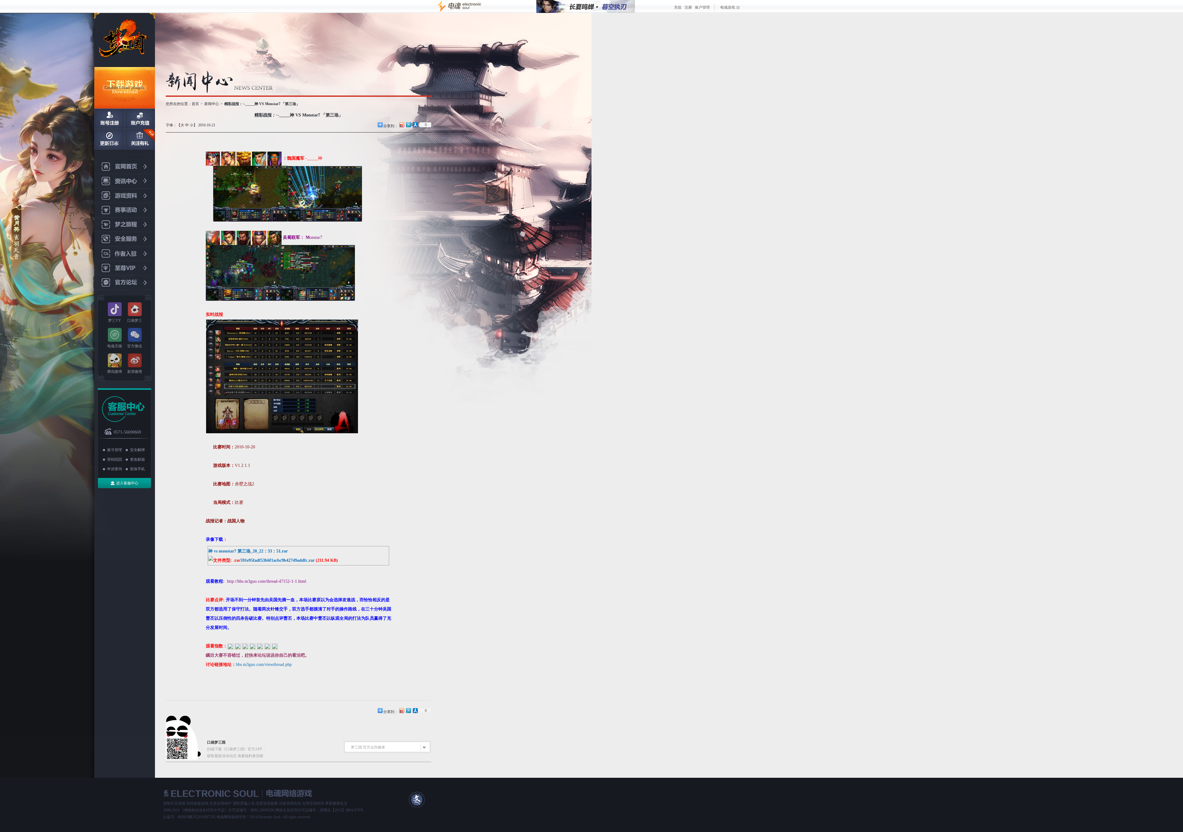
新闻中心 (124, 181)
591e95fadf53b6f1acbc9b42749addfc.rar (277, 560)
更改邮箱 (137, 459)
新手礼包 (139, 139)
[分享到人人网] (415, 124)
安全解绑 (137, 450)
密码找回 (114, 459)
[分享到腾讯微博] (408, 124)
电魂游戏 (727, 7)
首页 (195, 104)
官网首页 (124, 166)
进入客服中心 (127, 483)
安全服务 (124, 239)
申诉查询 (114, 469)
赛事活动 (124, 210)
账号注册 (109, 118)
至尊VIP (124, 268)
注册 (688, 7)
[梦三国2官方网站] (124, 40)
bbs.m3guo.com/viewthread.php (264, 664)
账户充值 (139, 118)
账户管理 (702, 7)
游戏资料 (124, 196)
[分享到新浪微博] (401, 124)
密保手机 (137, 469)
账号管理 (114, 450)
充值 (677, 7)
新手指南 (109, 139)
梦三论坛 (124, 282)
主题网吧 (124, 254)
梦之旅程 (124, 225)
